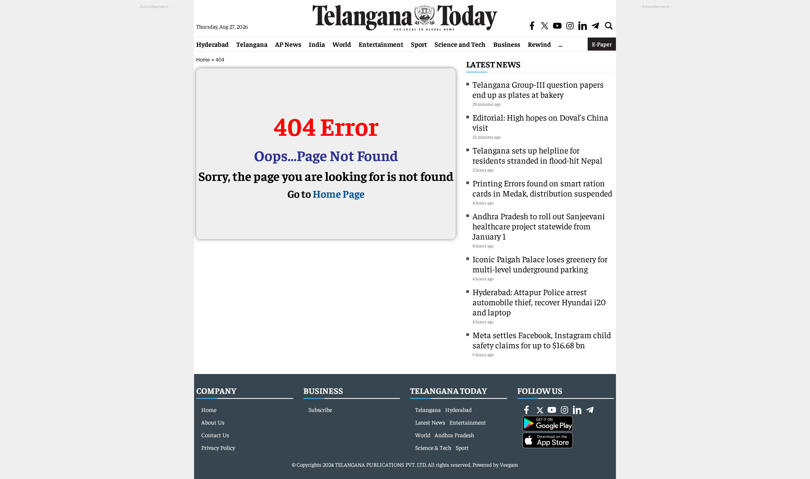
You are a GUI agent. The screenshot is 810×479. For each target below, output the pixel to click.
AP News (288, 44)
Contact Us (215, 435)
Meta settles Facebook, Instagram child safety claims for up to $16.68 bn (541, 339)
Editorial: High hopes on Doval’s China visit (540, 122)
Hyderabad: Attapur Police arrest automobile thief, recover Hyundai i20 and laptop (539, 301)
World (341, 44)
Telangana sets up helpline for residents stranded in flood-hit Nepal (537, 155)
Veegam (509, 464)
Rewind (539, 44)
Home (203, 60)
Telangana (251, 44)
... (560, 44)
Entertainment (381, 44)
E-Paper (602, 44)
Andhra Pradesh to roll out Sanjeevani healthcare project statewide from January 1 (538, 225)
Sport (419, 44)
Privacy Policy (218, 447)
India (317, 44)
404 (220, 60)
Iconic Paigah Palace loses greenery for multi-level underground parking (540, 263)
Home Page (338, 193)
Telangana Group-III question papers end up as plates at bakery (538, 89)
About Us (212, 422)
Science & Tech (433, 447)
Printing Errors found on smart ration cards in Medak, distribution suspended (542, 188)
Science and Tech (460, 44)
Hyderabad (212, 44)
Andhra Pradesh (454, 435)
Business (506, 44)
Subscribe (320, 409)
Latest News (493, 64)
